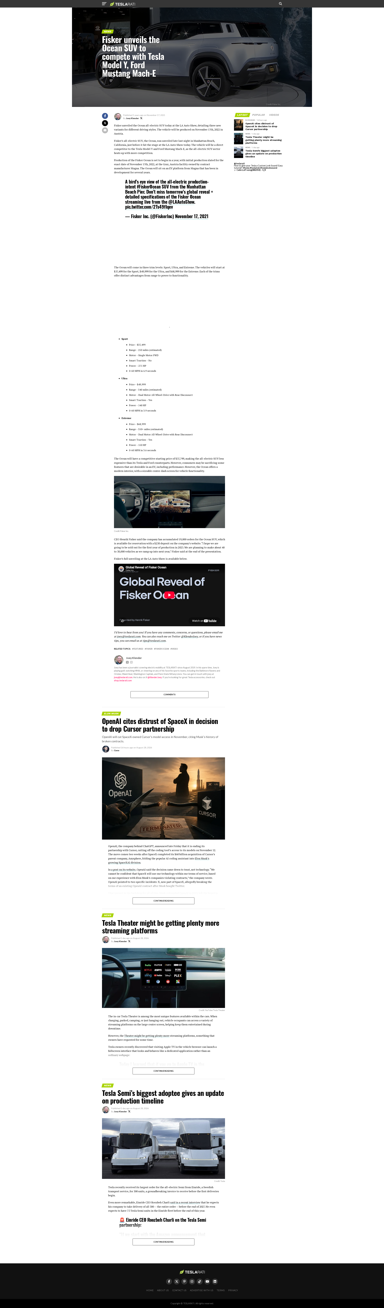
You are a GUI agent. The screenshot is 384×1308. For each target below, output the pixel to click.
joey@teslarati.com (128, 636)
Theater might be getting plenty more (147, 1035)
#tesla (246, 168)
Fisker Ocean (162, 649)
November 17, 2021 (191, 216)
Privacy (233, 1290)
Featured (138, 649)
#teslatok (255, 168)
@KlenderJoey (189, 636)
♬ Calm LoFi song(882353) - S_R (250, 170)
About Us (163, 1290)
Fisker (149, 649)
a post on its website (123, 869)
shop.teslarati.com (123, 680)
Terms (221, 1290)
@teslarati (239, 163)
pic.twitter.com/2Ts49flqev (149, 206)
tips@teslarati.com (154, 640)
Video (175, 649)
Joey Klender (132, 118)
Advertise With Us (201, 1290)
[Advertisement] (169, 244)
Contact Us (179, 1290)
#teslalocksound (268, 168)
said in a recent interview (185, 1202)
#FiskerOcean (149, 186)
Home (150, 1290)
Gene (116, 750)
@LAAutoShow (181, 201)
